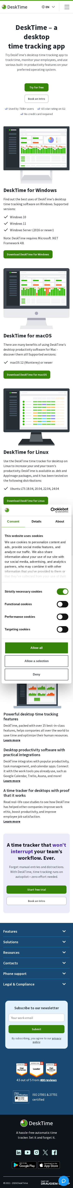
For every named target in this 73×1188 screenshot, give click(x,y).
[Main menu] (66, 6)
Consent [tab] (13, 521)
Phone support (15, 973)
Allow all (36, 647)
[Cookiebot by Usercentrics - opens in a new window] (51, 510)
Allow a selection (37, 661)
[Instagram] (38, 1153)
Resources (11, 952)
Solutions (10, 942)
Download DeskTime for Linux (26, 501)
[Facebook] (54, 1153)
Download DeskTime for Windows (28, 254)
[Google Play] (24, 1165)
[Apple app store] (48, 1165)
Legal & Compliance (18, 984)
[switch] (62, 604)
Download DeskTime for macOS (27, 374)
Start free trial (36, 889)
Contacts (10, 963)
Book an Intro (36, 99)
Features (10, 931)
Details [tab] (37, 521)
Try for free (36, 87)
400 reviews (48, 1080)
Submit (36, 1029)
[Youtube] (29, 1153)
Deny (36, 674)
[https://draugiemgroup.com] (55, 1182)
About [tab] (59, 521)
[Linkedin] (20, 1153)
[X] (47, 1153)
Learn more (11, 740)
